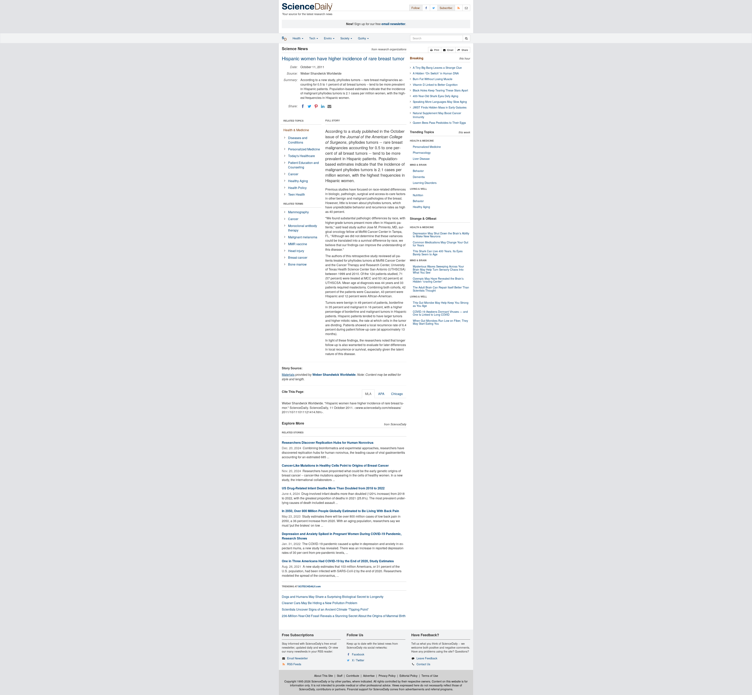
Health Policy (297, 187)
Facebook (358, 654)
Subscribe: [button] (446, 8)
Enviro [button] (328, 38)
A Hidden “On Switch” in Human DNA (436, 73)
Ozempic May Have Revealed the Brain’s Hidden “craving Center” (438, 280)
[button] (434, 50)
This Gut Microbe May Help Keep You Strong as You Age (440, 304)
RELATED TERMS (293, 203)
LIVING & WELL (418, 189)
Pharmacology (422, 153)
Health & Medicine (296, 130)
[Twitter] (309, 106)
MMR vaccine (297, 244)
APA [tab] (381, 393)
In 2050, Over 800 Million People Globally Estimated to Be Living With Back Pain (340, 511)
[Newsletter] (466, 8)
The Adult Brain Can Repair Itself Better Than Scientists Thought (441, 288)
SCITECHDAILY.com (309, 586)
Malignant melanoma (302, 237)
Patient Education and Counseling (303, 164)
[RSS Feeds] (459, 8)
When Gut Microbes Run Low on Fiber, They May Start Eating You (440, 322)
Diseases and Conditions (297, 140)
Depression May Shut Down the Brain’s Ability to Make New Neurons (441, 234)
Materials (288, 374)
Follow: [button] (415, 8)
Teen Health (296, 194)
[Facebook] (302, 106)
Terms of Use (429, 676)
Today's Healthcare (301, 156)
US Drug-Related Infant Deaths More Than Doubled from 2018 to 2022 (333, 488)
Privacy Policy (387, 676)
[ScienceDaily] (307, 7)
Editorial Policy (409, 676)
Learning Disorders (425, 183)
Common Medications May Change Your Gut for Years (440, 243)
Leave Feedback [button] (427, 658)
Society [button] (345, 38)
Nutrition (418, 195)
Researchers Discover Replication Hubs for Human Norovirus (327, 442)
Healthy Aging (298, 181)
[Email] (329, 106)
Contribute (352, 676)
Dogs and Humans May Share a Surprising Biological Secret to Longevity (332, 596)
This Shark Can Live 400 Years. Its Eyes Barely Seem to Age (438, 252)
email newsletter (393, 24)
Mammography (298, 212)
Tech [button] (312, 38)
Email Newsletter (297, 658)
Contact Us (423, 664)
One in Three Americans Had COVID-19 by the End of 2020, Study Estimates (338, 561)
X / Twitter (358, 660)
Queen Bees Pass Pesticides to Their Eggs (439, 123)
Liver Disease (421, 159)
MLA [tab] (368, 393)
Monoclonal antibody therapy (302, 227)
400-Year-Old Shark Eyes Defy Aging (435, 96)
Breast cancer (297, 257)
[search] (466, 38)
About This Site (323, 676)
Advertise (369, 676)
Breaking (416, 58)
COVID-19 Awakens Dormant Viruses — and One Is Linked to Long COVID (440, 313)
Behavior (418, 171)
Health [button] (297, 38)
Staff (339, 676)
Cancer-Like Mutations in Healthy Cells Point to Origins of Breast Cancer (335, 465)
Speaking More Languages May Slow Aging (440, 102)
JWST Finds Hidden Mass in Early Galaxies (439, 107)
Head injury (296, 251)
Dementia (419, 177)
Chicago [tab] (397, 393)
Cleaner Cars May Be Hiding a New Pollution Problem (319, 603)
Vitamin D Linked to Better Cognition (435, 85)
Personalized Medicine (304, 149)
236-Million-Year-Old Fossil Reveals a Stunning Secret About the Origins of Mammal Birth (344, 616)
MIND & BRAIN (418, 164)
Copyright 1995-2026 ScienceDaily (305, 681)
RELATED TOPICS (293, 120)
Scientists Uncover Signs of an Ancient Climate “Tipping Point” (325, 609)
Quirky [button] (362, 38)
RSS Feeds (294, 664)
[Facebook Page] (426, 8)
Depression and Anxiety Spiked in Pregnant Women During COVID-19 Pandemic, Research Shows (341, 535)
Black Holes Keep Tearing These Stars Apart (440, 90)
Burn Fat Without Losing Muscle (432, 79)
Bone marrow (297, 264)
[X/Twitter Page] (434, 8)
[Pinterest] (316, 106)
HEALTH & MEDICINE (422, 140)
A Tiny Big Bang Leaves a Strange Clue (437, 68)
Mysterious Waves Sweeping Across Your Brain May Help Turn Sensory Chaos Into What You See (438, 269)
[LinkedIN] (322, 106)
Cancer (293, 174)
